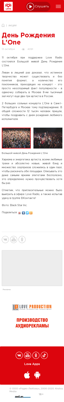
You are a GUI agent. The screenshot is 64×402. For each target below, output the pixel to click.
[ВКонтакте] (23, 212)
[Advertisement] (32, 268)
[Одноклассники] (31, 212)
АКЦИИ (12, 26)
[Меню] (58, 6)
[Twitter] (27, 212)
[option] (17, 138)
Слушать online (42, 6)
